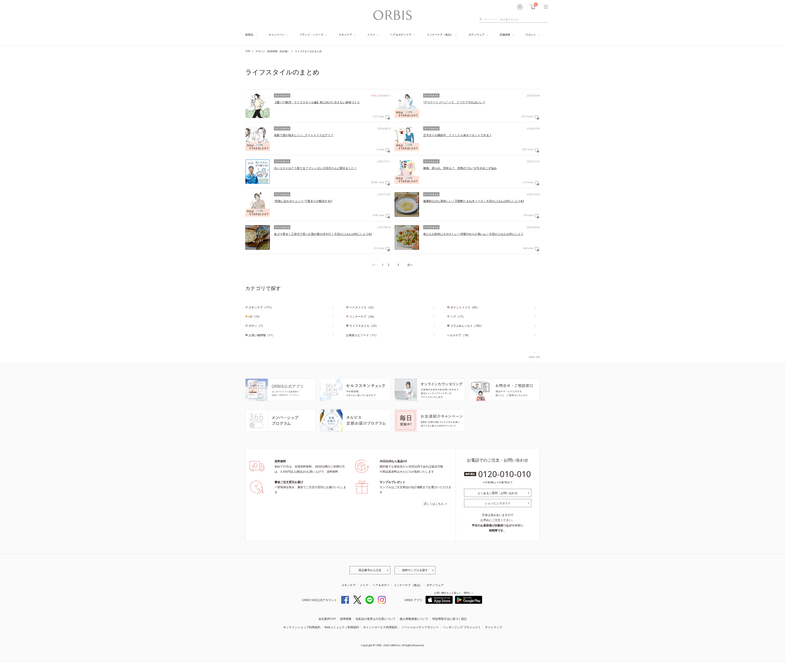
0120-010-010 (504, 474)
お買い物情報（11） (262, 335)
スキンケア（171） (261, 307)
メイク (371, 34)
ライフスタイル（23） (363, 326)
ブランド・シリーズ (311, 34)
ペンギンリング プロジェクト (462, 627)
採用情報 (345, 619)
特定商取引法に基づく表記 (449, 619)
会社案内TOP (327, 619)
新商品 (249, 34)
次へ (410, 265)
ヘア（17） (457, 316)
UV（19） (255, 316)
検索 (482, 19)
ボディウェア (476, 34)
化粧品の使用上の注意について (375, 619)
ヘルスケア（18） (458, 335)
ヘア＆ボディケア (401, 34)
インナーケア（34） (362, 316)
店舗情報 (505, 34)
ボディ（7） (257, 326)
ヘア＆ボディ (381, 585)
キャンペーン (276, 34)
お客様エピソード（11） (362, 335)
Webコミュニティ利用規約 (341, 627)
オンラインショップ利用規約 (301, 627)
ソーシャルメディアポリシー (420, 627)
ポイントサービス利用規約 (380, 627)
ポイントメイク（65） (464, 307)
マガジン (530, 34)
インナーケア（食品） (440, 34)
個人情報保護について (414, 619)
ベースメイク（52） (362, 307)
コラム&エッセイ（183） (466, 326)
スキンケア (345, 34)
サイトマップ (493, 627)
